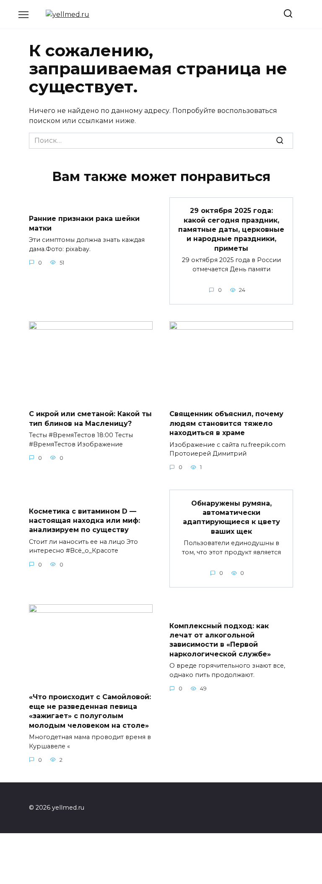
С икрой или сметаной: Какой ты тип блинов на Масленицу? (90, 418)
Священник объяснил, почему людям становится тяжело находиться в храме (226, 423)
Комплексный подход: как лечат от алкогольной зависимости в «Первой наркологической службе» (220, 640)
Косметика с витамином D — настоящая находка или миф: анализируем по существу (84, 520)
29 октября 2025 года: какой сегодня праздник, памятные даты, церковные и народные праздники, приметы (231, 229)
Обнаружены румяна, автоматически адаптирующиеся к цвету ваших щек (231, 517)
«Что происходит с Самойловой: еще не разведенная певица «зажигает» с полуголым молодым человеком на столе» (90, 711)
